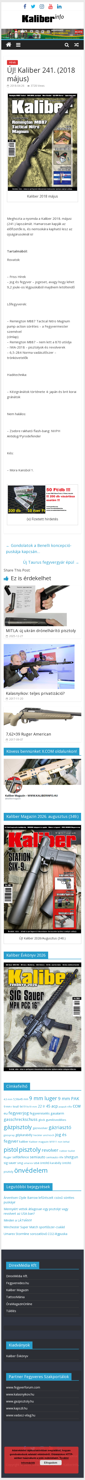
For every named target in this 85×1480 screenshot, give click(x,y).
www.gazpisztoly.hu (20, 1401)
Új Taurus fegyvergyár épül (51, 562)
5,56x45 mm (20, 1099)
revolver (50, 1150)
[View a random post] (76, 44)
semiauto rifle (54, 1157)
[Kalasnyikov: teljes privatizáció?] (39, 646)
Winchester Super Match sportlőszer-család (34, 1227)
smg (20, 1163)
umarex (28, 1163)
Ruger (8, 1157)
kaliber (23, 1141)
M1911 (53, 1141)
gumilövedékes (56, 1120)
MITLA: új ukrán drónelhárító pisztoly (41, 630)
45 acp (52, 1106)
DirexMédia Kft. (17, 1276)
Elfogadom (50, 1463)
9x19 (23, 1106)
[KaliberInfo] (9, 44)
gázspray (9, 1135)
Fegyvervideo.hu (17, 1283)
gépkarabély (23, 1135)
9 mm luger (43, 1098)
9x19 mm (31, 1106)
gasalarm (57, 1113)
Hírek (12, 62)
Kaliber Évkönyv (17, 1356)
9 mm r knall (11, 1106)
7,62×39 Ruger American (28, 734)
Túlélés (11, 1311)
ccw (77, 1106)
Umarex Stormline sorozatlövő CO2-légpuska (35, 1234)
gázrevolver (40, 1128)
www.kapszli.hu (16, 1408)
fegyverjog (18, 1113)
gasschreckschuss (20, 1119)
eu (6, 1113)
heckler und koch (43, 1135)
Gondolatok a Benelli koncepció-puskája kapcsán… (38, 548)
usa (36, 1162)
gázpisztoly (18, 1127)
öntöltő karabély (50, 1163)
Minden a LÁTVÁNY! (18, 1220)
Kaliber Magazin (17, 1290)
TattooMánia (15, 1297)
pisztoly (30, 1149)
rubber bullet (67, 1150)
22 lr (41, 1106)
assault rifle (65, 1106)
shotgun (71, 1157)
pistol (11, 1150)
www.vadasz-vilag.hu (20, 1415)
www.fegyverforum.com (23, 1387)
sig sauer (10, 1163)
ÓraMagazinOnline (19, 1304)
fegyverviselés (40, 1113)
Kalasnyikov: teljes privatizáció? (35, 693)
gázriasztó (60, 1127)
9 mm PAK (68, 1098)
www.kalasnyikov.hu (20, 1394)
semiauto (37, 1157)
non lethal (64, 1141)
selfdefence (20, 1157)
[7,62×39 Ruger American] (42, 709)
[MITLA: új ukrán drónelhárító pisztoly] (42, 588)
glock (41, 1120)
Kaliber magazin (39, 1141)
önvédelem (31, 1170)
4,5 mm (8, 1099)
